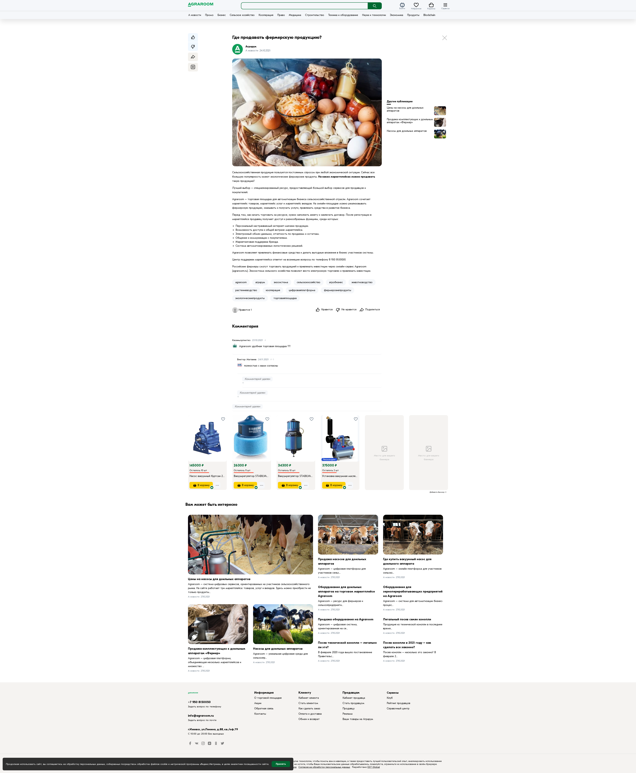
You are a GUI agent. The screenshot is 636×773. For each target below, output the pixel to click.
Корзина (431, 8)
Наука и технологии (374, 15)
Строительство (314, 15)
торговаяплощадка (285, 298)
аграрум (260, 282)
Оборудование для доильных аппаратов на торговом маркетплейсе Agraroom (346, 591)
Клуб (390, 697)
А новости (194, 15)
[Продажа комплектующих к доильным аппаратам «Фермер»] (218, 624)
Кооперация (266, 15)
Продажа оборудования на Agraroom (345, 619)
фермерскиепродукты (337, 290)
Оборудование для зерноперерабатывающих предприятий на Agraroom (413, 591)
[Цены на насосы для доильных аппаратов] (250, 544)
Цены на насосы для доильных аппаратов (405, 109)
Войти (402, 8)
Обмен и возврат (309, 719)
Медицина (295, 15)
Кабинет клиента (308, 697)
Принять (281, 764)
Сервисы (445, 8)
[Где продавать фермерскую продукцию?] (440, 110)
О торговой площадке (268, 697)
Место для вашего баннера (384, 457)
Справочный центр (398, 708)
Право (281, 15)
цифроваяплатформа (302, 290)
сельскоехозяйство (308, 282)
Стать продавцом (353, 703)
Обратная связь (263, 708)
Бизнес (221, 15)
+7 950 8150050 (199, 702)
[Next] (224, 433)
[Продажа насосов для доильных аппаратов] (348, 535)
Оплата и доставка (310, 713)
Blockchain (429, 15)
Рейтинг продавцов (398, 703)
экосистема (281, 282)
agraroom (241, 282)
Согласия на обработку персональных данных (324, 767)
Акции (257, 703)
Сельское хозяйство (242, 15)
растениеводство (246, 290)
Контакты (260, 713)
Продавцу (349, 708)
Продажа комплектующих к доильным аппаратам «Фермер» (410, 121)
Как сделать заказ (309, 708)
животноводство (362, 282)
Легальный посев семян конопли (407, 619)
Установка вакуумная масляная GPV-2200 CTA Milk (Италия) (340, 476)
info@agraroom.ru (201, 715)
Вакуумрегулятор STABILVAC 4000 (296, 476)
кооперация (273, 290)
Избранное (416, 8)
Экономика (396, 15)
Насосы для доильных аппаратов (407, 130)
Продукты (413, 15)
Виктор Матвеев (246, 359)
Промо (209, 15)
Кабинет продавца (354, 697)
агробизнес (336, 282)
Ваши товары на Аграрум (358, 719)
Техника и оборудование (343, 15)
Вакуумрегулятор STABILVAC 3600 (252, 476)
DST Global (374, 767)
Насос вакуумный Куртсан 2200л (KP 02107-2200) (207, 476)
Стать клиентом (308, 703)
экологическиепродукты (250, 298)
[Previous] (194, 433)
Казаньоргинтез (241, 340)
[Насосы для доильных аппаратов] (283, 624)
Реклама (347, 713)
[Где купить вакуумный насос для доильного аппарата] (413, 535)
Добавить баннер (437, 492)
